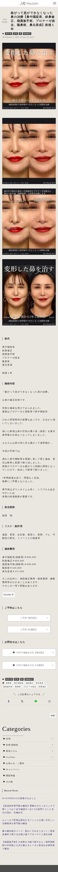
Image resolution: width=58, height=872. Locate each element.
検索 (53, 716)
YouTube (10, 757)
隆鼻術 (18, 687)
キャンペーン (13, 769)
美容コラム (11, 751)
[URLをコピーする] (49, 701)
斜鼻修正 (42, 687)
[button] (8, 701)
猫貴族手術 (8, 687)
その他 (9, 782)
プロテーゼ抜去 (29, 687)
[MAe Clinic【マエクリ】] (29, 3)
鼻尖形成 (39, 683)
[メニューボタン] (54, 3)
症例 (15, 33)
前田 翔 (9, 33)
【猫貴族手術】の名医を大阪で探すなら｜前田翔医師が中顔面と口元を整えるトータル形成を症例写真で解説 (28, 845)
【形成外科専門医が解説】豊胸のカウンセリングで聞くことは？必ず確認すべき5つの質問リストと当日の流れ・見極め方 (28, 809)
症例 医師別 (12, 745)
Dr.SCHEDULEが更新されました (19, 798)
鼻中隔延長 (18, 683)
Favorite (7, 594)
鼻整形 (9, 683)
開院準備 (10, 776)
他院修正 (27, 33)
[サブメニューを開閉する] (52, 739)
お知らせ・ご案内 (15, 763)
